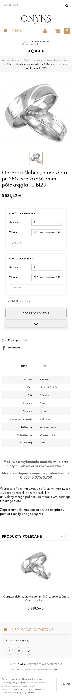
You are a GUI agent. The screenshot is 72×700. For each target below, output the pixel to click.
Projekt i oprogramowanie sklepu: (36, 670)
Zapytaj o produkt (18, 340)
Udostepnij (13, 348)
